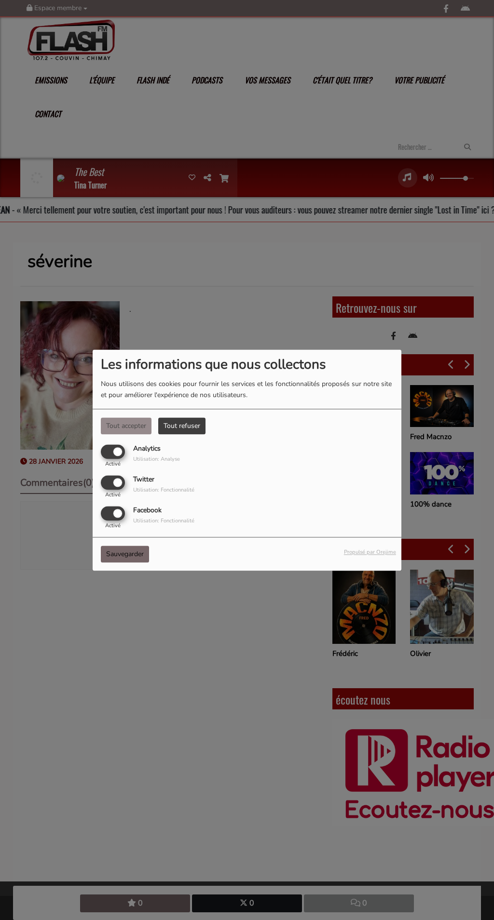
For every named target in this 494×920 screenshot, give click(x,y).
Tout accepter (126, 425)
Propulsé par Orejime (370, 552)
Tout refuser (182, 425)
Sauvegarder (125, 554)
